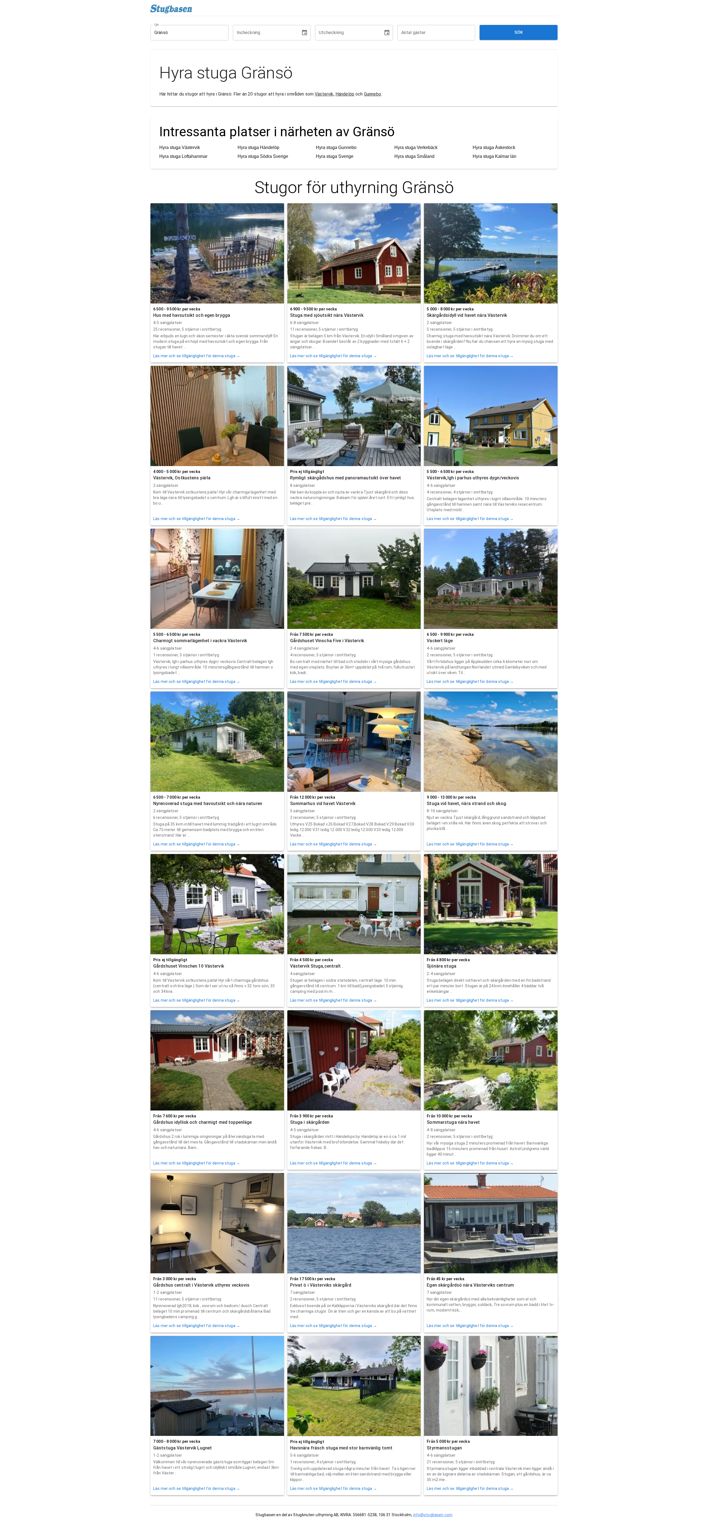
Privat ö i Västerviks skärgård (321, 1285)
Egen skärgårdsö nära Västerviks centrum (470, 1285)
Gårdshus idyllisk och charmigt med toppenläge (202, 1122)
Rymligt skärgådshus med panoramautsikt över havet (345, 477)
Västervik (324, 94)
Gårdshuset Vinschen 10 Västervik (188, 966)
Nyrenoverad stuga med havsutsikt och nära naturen (207, 803)
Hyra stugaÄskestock (494, 147)
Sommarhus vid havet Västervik (322, 803)
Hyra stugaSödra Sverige (263, 156)
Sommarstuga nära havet (453, 1122)
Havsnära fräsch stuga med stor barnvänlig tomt (341, 1448)
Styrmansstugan (444, 1448)
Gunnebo (372, 94)
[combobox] (185, 32)
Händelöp (344, 94)
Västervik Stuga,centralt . (316, 966)
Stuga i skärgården (309, 1122)
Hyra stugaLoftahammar (183, 156)
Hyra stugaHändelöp (258, 147)
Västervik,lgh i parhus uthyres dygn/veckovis (473, 477)
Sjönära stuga (441, 966)
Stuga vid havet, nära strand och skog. (467, 803)
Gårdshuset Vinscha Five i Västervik (327, 640)
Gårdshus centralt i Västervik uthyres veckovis (201, 1285)
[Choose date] (304, 32)
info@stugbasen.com (432, 1515)
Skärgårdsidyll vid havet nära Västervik (467, 315)
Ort (156, 25)
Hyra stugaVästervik (179, 147)
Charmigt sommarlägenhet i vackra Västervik (200, 640)
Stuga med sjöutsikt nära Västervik (326, 315)
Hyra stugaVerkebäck (416, 147)
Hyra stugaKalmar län (494, 156)
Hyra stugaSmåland (414, 156)
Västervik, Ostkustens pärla (181, 477)
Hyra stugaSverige (334, 156)
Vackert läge (439, 640)
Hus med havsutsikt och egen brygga (191, 315)
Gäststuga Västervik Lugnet (182, 1448)
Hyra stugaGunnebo (336, 147)
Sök (518, 32)
